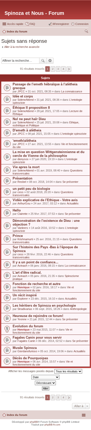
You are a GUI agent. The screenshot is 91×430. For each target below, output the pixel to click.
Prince (18, 236)
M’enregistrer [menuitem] (61, 23)
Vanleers (22, 227)
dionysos (23, 159)
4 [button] (63, 68)
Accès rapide (15, 23)
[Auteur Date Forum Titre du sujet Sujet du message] (45, 377)
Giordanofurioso (27, 351)
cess (20, 192)
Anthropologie (78, 308)
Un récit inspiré (25, 295)
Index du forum (17, 414)
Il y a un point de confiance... (35, 262)
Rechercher (43, 61)
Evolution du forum (28, 326)
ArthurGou (23, 203)
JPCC (21, 91)
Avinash (22, 265)
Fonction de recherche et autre (36, 284)
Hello (17, 210)
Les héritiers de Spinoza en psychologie (44, 305)
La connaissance (71, 91)
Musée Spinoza (25, 348)
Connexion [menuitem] (81, 23)
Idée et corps (23, 96)
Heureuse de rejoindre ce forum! (38, 316)
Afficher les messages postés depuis (31, 371)
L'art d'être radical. (27, 272)
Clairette (22, 213)
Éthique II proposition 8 (31, 108)
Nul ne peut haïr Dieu (29, 119)
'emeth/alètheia (24, 140)
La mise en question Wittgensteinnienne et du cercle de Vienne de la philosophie (48, 154)
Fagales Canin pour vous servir (37, 337)
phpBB (34, 421)
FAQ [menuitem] (32, 23)
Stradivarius (24, 308)
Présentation (22, 178)
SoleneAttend (25, 99)
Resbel (21, 181)
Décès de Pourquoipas (30, 358)
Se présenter (70, 181)
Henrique (23, 287)
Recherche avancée (50, 61)
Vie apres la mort (26, 167)
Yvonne (22, 319)
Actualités (73, 203)
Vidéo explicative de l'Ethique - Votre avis (45, 200)
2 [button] (53, 68)
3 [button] (58, 68)
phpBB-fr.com (52, 424)
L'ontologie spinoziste (73, 133)
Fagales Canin (26, 340)
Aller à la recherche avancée (21, 46)
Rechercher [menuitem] (86, 32)
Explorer (22, 298)
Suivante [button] (68, 69)
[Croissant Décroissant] (45, 383)
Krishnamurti (25, 239)
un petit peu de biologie (31, 189)
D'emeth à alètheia (27, 130)
